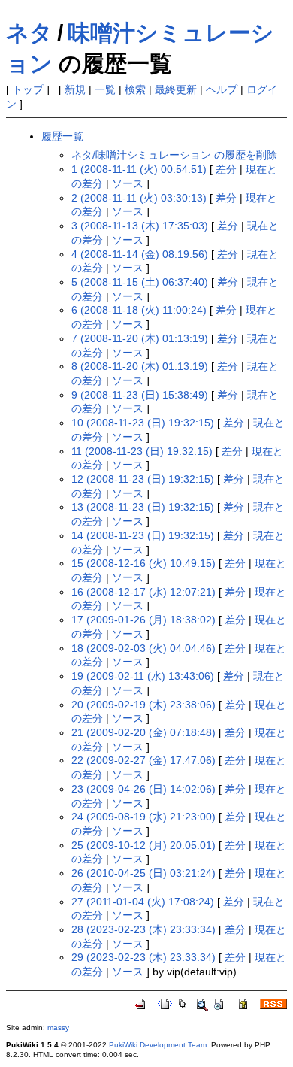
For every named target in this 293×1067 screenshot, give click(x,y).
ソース (127, 183)
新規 (75, 89)
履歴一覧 (62, 136)
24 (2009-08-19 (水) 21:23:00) (143, 817)
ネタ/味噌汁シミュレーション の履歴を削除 (174, 155)
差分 (226, 169)
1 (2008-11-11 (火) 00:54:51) (139, 169)
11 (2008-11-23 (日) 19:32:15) (142, 451)
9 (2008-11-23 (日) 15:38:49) (139, 395)
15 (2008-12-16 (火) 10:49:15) (143, 563)
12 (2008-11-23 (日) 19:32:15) (142, 479)
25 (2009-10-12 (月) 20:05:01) (143, 845)
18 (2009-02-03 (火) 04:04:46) (143, 648)
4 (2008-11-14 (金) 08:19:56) (139, 254)
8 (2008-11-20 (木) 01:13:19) (139, 366)
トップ (28, 89)
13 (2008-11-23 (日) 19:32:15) (142, 507)
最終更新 (176, 89)
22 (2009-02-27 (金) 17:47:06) (143, 760)
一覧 (105, 89)
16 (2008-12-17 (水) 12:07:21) (143, 592)
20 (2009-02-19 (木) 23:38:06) (143, 705)
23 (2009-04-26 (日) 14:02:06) (143, 789)
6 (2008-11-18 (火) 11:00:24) (139, 310)
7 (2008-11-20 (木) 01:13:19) (139, 338)
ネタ (29, 32)
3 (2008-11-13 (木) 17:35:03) (139, 226)
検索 (135, 89)
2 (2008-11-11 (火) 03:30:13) (139, 198)
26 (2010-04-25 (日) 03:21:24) (143, 873)
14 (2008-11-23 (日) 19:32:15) (142, 535)
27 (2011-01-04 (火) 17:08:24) (142, 902)
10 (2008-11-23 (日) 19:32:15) (142, 423)
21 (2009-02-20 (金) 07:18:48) (143, 732)
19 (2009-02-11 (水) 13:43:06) (142, 676)
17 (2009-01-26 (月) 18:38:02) (143, 620)
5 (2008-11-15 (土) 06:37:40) (139, 282)
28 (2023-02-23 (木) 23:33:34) (143, 929)
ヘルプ (221, 89)
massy (58, 1027)
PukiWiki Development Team (158, 1045)
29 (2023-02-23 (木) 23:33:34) (143, 957)
